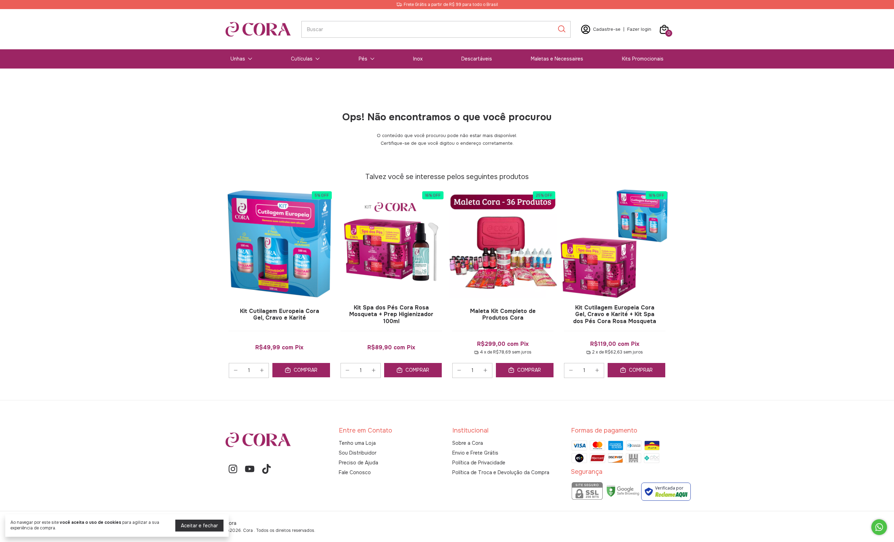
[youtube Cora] (249, 469)
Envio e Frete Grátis (475, 453)
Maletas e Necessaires (557, 59)
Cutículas (302, 59)
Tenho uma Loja (357, 443)
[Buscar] (561, 29)
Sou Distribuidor (357, 453)
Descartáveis (476, 59)
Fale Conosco (355, 472)
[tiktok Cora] (266, 469)
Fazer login (639, 29)
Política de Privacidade (478, 462)
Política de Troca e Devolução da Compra (500, 472)
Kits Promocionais (643, 59)
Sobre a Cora (467, 443)
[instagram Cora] (233, 469)
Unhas (237, 59)
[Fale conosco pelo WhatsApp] (879, 527)
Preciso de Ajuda (358, 462)
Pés (363, 59)
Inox (418, 59)
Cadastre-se (607, 29)
